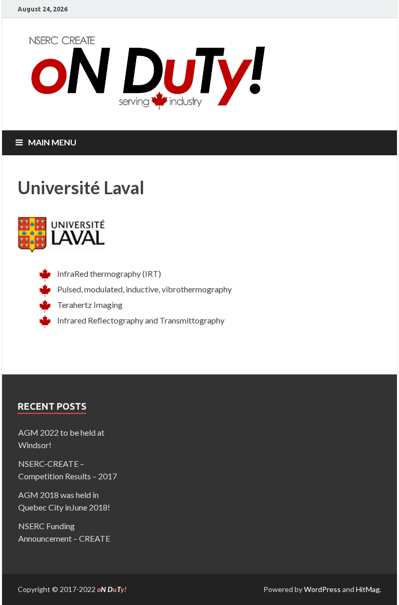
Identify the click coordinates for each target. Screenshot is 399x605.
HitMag (368, 589)
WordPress (322, 589)
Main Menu (52, 142)
